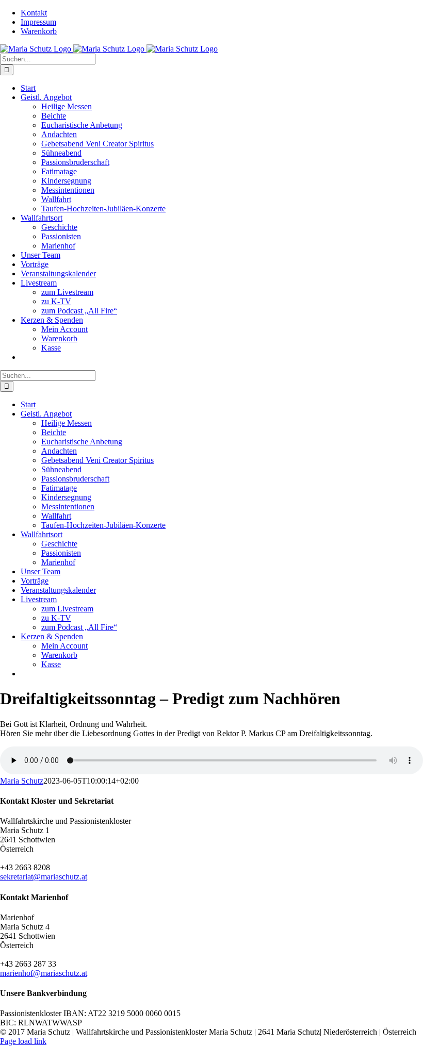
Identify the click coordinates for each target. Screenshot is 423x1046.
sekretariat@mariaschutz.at (43, 876)
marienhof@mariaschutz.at (43, 973)
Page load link (23, 1041)
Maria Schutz (21, 780)
